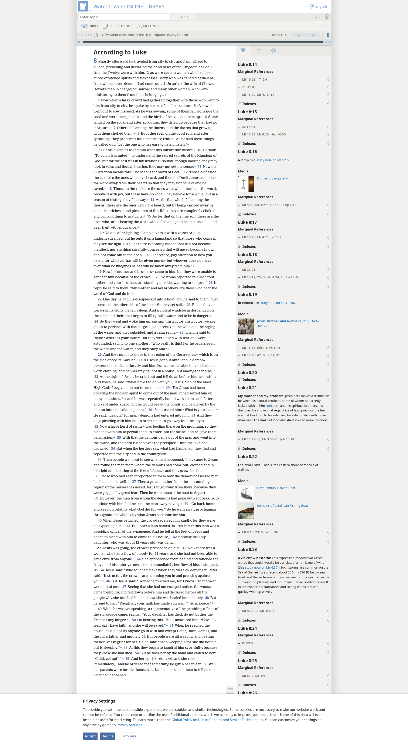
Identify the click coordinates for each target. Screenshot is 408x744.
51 (172, 625)
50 (134, 619)
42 (175, 537)
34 (113, 448)
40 (100, 520)
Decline (107, 736)
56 (205, 664)
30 (150, 409)
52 (144, 636)
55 (128, 658)
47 (124, 586)
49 (100, 608)
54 (137, 653)
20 (158, 277)
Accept (90, 736)
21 (211, 282)
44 (139, 559)
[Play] (79, 42)
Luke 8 (87, 35)
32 (96, 426)
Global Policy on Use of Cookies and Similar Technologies (217, 719)
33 (119, 437)
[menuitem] (326, 16)
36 (96, 476)
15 (149, 216)
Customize (127, 736)
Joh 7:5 (272, 405)
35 (100, 459)
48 (207, 597)
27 (140, 360)
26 (100, 354)
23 (189, 304)
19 (100, 271)
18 (149, 255)
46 (108, 581)
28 (96, 376)
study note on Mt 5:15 (272, 160)
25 (182, 332)
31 (193, 415)
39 (186, 503)
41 (129, 526)
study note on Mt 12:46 (277, 302)
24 (96, 321)
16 (100, 232)
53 (126, 647)
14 (152, 199)
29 (168, 387)
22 (100, 299)
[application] (204, 42)
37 (134, 481)
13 (110, 188)
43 (185, 548)
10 (199, 150)
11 (200, 166)
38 (96, 498)
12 (186, 172)
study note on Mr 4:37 (261, 567)
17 (128, 244)
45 (96, 570)
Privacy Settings (129, 725)
